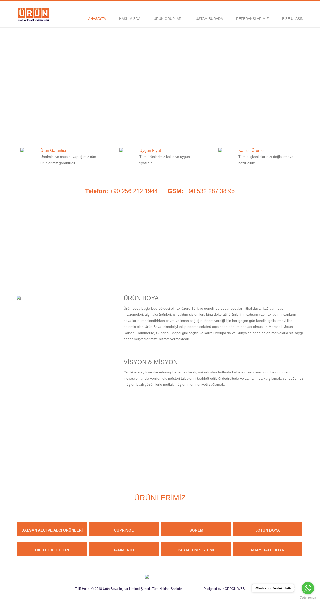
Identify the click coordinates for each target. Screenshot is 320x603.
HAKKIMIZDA (129, 19)
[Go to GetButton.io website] (308, 597)
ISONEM (196, 530)
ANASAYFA (97, 19)
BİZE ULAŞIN (293, 19)
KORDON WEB (233, 589)
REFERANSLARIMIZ (252, 19)
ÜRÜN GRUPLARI (168, 19)
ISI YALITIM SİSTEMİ (196, 550)
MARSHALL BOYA (267, 550)
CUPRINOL (124, 530)
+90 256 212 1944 (121, 191)
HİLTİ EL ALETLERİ (52, 550)
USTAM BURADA (209, 19)
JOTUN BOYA (268, 530)
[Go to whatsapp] (308, 588)
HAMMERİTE (124, 550)
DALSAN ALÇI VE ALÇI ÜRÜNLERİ (52, 530)
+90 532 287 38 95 (201, 191)
